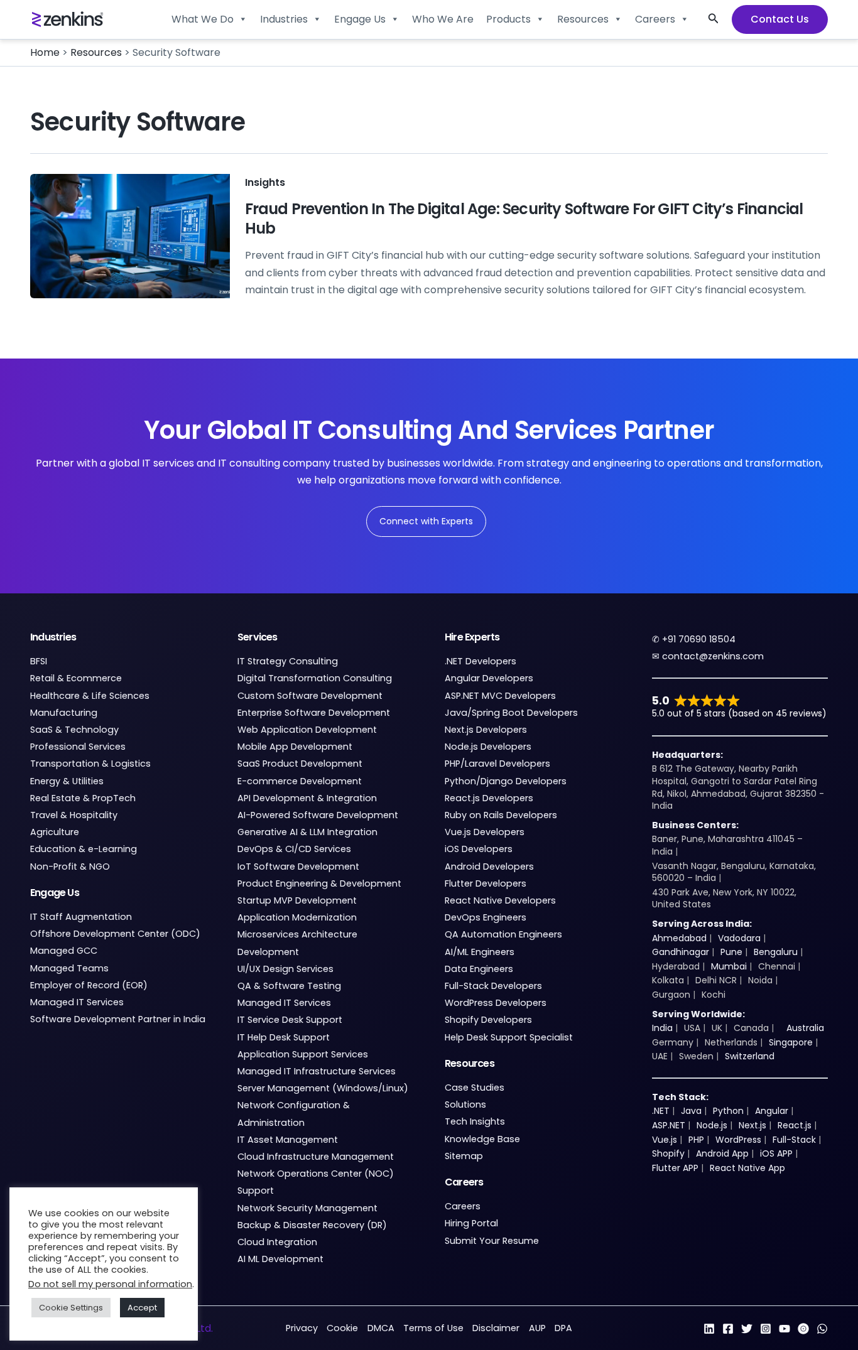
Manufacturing (63, 712)
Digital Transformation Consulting (314, 678)
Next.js (752, 1125)
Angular (771, 1110)
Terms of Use (433, 1328)
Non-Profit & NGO (70, 866)
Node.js (712, 1125)
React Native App (747, 1168)
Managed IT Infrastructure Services (316, 1071)
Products (508, 19)
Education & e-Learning (83, 849)
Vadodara (739, 938)
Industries (284, 19)
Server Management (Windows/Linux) (322, 1088)
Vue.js (664, 1139)
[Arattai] (803, 1328)
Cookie (342, 1328)
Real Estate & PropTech (83, 798)
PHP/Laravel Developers (497, 763)
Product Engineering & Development (319, 883)
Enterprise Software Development (313, 712)
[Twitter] (746, 1328)
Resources (583, 19)
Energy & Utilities (67, 781)
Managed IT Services (77, 1002)
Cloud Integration (277, 1242)
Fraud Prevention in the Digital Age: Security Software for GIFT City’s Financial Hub (524, 218)
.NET (661, 1110)
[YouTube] (784, 1328)
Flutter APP (675, 1168)
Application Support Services (302, 1054)
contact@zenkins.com (713, 656)
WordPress (738, 1139)
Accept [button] (142, 1308)
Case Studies (474, 1087)
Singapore (791, 1042)
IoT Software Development (298, 866)
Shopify (668, 1153)
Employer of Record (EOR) (89, 985)
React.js (795, 1125)
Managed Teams (69, 968)
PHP (696, 1139)
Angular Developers (489, 678)
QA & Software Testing (289, 986)
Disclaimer (495, 1328)
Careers (655, 19)
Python (728, 1110)
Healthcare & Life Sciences (89, 695)
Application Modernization (297, 917)
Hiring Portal (471, 1223)
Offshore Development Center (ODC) (115, 933)
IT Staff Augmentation (81, 916)
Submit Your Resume (492, 1240)
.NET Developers (480, 661)
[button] (713, 19)
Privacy (302, 1328)
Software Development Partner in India (117, 1019)
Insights (265, 182)
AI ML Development (280, 1259)
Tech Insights (475, 1121)
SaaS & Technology (74, 729)
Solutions (465, 1104)
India (662, 1028)
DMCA (380, 1328)
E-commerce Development (299, 781)
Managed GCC (63, 950)
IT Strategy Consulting (287, 661)
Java (691, 1110)
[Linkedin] (709, 1328)
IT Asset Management (287, 1139)
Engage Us (360, 19)
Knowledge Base (482, 1139)
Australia (805, 1028)
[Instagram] (765, 1328)
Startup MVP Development (297, 900)
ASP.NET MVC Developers (500, 695)
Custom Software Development (310, 695)
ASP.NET (668, 1125)
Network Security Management (307, 1208)
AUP (537, 1328)
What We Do (202, 19)
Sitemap (464, 1156)
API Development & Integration (307, 798)
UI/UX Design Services (285, 969)
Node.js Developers (488, 746)
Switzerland (749, 1056)
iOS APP (776, 1153)
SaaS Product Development (299, 763)
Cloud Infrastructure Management (315, 1156)
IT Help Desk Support (283, 1037)
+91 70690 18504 (699, 639)
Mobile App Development (294, 746)
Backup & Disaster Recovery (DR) (312, 1225)
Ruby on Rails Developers (501, 815)
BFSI (38, 661)
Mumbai (729, 966)
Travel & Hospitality (73, 815)
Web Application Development (307, 729)
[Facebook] (728, 1328)
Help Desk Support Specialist (509, 1037)
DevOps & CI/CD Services (294, 849)
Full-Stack (794, 1139)
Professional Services (78, 746)
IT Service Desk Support (289, 1019)
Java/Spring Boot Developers (511, 712)
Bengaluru (776, 952)
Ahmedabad (679, 938)
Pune (731, 952)
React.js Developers (489, 798)
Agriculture (54, 832)
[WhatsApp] (822, 1328)
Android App (722, 1153)
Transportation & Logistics (90, 763)
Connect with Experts (426, 521)
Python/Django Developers (506, 781)
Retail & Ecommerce (76, 678)
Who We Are (443, 19)
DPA (563, 1328)
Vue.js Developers (484, 832)
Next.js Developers (486, 729)
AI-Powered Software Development (317, 815)
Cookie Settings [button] (71, 1308)
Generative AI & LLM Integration (307, 832)
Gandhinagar (680, 952)
